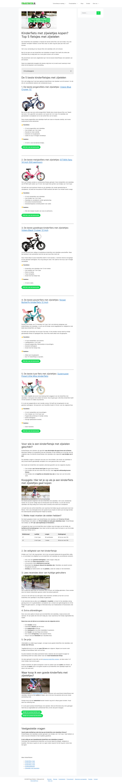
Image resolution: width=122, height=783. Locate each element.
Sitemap (55, 779)
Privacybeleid (70, 779)
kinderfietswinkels (38, 693)
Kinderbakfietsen (30, 766)
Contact (88, 3)
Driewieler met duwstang (32, 768)
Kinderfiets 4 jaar (30, 764)
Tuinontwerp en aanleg (58, 3)
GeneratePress (34, 780)
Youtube (90, 779)
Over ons (50, 780)
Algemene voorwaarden (81, 779)
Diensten (49, 779)
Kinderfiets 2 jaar (30, 761)
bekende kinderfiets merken (51, 659)
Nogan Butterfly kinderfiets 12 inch (43, 301)
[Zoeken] (99, 13)
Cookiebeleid (62, 779)
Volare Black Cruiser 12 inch (34, 230)
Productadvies (72, 3)
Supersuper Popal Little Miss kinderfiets (45, 374)
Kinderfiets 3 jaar (30, 763)
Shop (82, 3)
